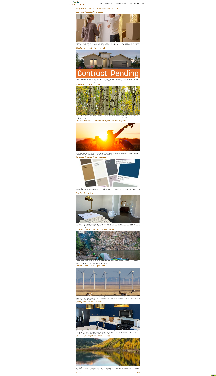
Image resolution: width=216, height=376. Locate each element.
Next (138, 372)
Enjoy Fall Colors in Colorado (88, 84)
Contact (143, 3)
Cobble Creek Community (121, 3)
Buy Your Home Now (85, 193)
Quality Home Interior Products (89, 302)
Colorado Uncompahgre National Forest (93, 336)
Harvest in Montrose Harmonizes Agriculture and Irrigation (101, 120)
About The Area (134, 3)
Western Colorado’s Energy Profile (90, 265)
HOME (101, 3)
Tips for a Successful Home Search (90, 48)
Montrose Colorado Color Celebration (91, 157)
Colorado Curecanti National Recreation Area (95, 229)
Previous (78, 372)
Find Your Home (108, 3)
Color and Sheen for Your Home (89, 12)
